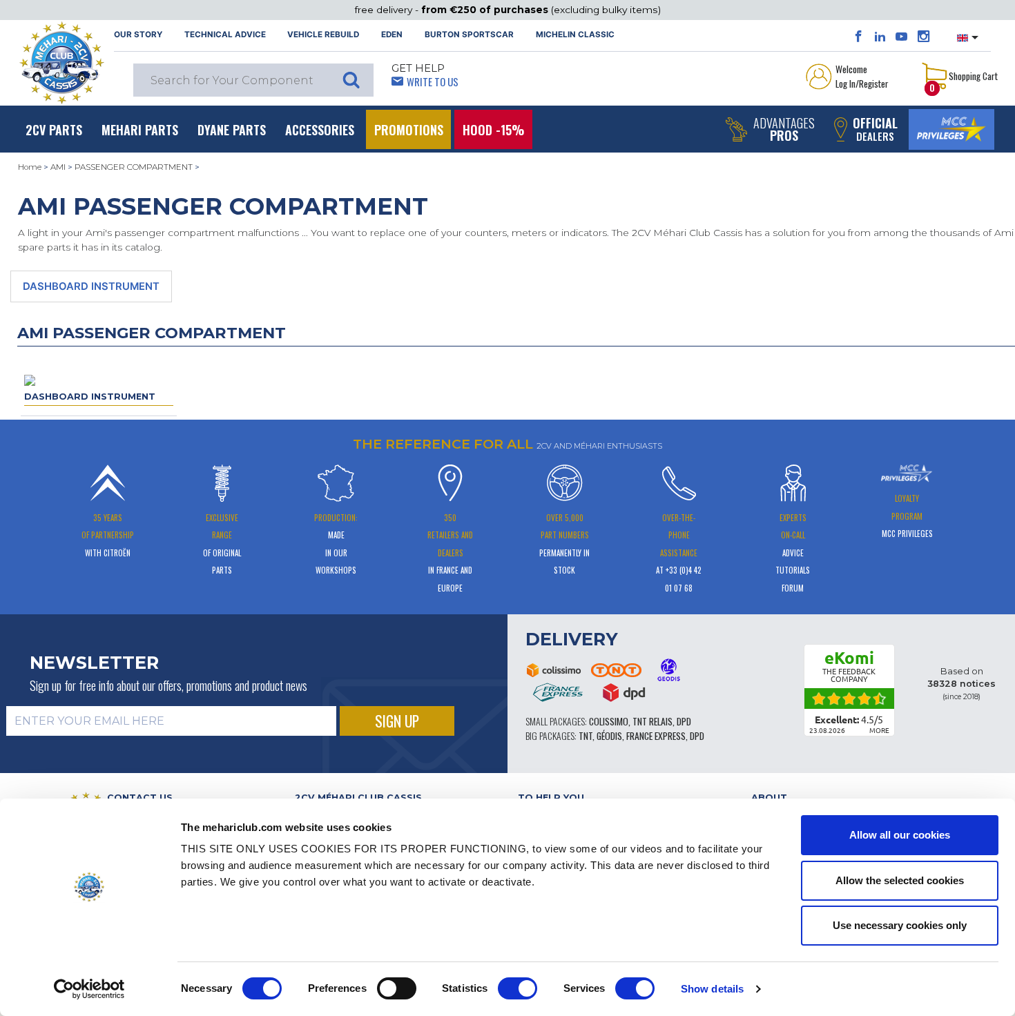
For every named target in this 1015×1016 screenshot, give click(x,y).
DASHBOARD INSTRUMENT (91, 286)
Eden (392, 34)
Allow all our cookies (899, 835)
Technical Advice (225, 34)
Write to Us (432, 81)
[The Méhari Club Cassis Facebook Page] (858, 36)
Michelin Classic (575, 34)
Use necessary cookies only (900, 925)
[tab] (396, 797)
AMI (58, 167)
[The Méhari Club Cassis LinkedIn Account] (880, 36)
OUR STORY (138, 34)
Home (29, 167)
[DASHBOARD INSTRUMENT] (29, 380)
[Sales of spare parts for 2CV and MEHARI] (61, 63)
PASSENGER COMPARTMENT (134, 167)
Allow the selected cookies (899, 880)
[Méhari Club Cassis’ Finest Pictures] (923, 36)
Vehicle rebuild (323, 34)
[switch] (396, 988)
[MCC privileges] (951, 129)
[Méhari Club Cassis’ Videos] (901, 36)
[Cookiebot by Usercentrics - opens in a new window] (89, 989)
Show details (712, 989)
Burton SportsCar (469, 34)
